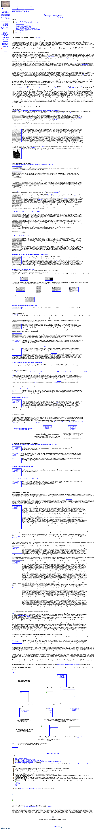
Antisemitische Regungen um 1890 (23, 26)
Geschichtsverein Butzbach (69, 689)
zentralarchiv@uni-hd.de (35, 422)
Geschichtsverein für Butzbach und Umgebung (25, 759)
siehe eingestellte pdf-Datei (74, 737)
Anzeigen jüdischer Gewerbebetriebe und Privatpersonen (28, 29)
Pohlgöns (56, 382)
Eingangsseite (57, 826)
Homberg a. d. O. (58, 119)
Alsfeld (30, 118)
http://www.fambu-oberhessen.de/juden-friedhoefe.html (80, 763)
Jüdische (5, 21)
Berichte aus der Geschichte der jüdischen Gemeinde (27, 22)
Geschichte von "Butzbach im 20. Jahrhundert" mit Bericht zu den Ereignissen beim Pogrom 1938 (40, 761)
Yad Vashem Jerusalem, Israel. (54, 806)
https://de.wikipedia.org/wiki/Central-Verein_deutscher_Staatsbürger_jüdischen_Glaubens (49, 373)
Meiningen (65, 198)
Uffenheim (29, 616)
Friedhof (74, 63)
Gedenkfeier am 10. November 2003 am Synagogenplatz (31, 760)
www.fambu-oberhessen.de (39, 763)
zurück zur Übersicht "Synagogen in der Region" (23, 9)
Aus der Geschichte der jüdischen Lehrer (24, 25)
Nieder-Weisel (54, 353)
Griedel (13, 144)
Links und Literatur (19, 32)
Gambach (19, 144)
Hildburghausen (77, 195)
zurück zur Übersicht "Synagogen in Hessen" (22, 10)
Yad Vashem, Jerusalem (86, 86)
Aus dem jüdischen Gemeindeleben (23, 27)
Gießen (75, 119)
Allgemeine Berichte (20, 24)
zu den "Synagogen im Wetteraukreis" (20, 11)
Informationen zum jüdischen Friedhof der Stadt (25, 762)
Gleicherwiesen (50, 56)
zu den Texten (81, 736)
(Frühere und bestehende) (5, 24)
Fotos (16, 31)
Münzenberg (85, 74)
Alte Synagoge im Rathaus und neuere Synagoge (68, 664)
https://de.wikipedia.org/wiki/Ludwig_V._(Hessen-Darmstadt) (58, 112)
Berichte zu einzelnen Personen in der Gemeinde (26, 28)
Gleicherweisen (85, 64)
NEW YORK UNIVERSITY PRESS (30, 806)
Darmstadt (56, 192)
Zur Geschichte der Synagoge (21, 30)
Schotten (24, 119)
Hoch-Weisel (68, 58)
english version (38, 37)
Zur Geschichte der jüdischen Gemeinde (24, 21)
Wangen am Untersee (23, 615)
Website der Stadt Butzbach (21, 758)
